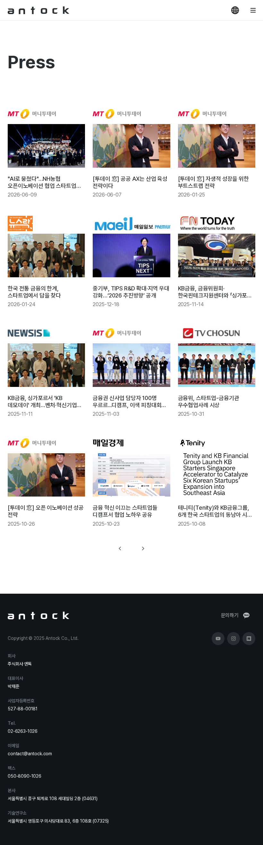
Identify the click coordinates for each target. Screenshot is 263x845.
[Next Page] (143, 548)
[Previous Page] (120, 548)
